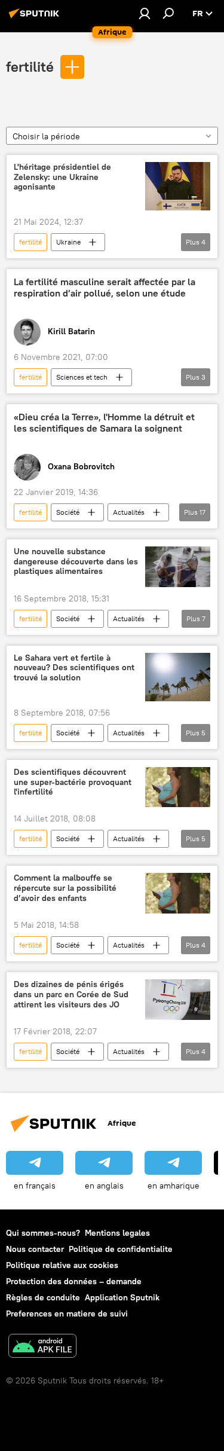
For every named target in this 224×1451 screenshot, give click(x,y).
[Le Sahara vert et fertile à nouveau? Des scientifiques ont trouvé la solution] (177, 677)
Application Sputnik (122, 1297)
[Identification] (145, 13)
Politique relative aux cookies (62, 1265)
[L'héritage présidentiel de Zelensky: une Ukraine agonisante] (177, 186)
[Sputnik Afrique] (36, 18)
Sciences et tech (82, 376)
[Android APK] (42, 1347)
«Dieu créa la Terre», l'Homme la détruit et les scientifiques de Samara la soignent (104, 422)
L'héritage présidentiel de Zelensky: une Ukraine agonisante (62, 177)
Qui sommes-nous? (43, 1232)
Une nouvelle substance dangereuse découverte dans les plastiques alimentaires (76, 561)
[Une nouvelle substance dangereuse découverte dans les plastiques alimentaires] (177, 566)
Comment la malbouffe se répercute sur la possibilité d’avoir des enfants (65, 888)
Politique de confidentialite (121, 1249)
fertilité (30, 66)
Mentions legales (117, 1232)
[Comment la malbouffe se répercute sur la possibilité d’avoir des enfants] (177, 893)
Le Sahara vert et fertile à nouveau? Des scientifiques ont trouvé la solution (74, 668)
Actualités (129, 512)
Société (67, 512)
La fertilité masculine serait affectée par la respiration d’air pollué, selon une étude (104, 287)
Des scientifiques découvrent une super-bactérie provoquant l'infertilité (72, 782)
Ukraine (68, 241)
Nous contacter (35, 1249)
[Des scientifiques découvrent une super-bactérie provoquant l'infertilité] (177, 787)
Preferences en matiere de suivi (67, 1313)
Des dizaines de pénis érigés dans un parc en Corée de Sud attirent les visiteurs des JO (71, 994)
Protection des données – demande (74, 1281)
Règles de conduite (43, 1297)
